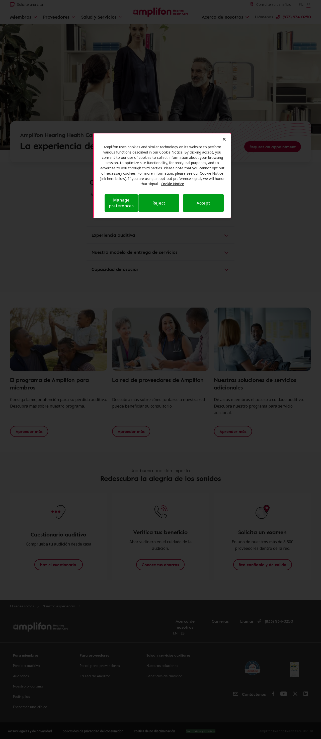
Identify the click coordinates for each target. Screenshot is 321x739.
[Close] (224, 139)
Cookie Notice (172, 183)
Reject (158, 203)
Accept (203, 203)
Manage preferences (121, 203)
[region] (162, 175)
